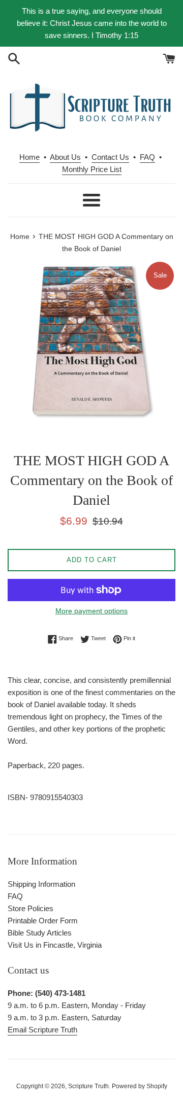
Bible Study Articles (40, 932)
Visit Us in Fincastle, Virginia (55, 945)
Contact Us (110, 157)
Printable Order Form (43, 920)
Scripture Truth (88, 1086)
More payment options (91, 611)
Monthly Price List (91, 169)
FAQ (147, 157)
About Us (65, 157)
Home (29, 157)
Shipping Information (41, 884)
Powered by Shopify (139, 1086)
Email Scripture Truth (42, 1029)
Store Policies (30, 908)
